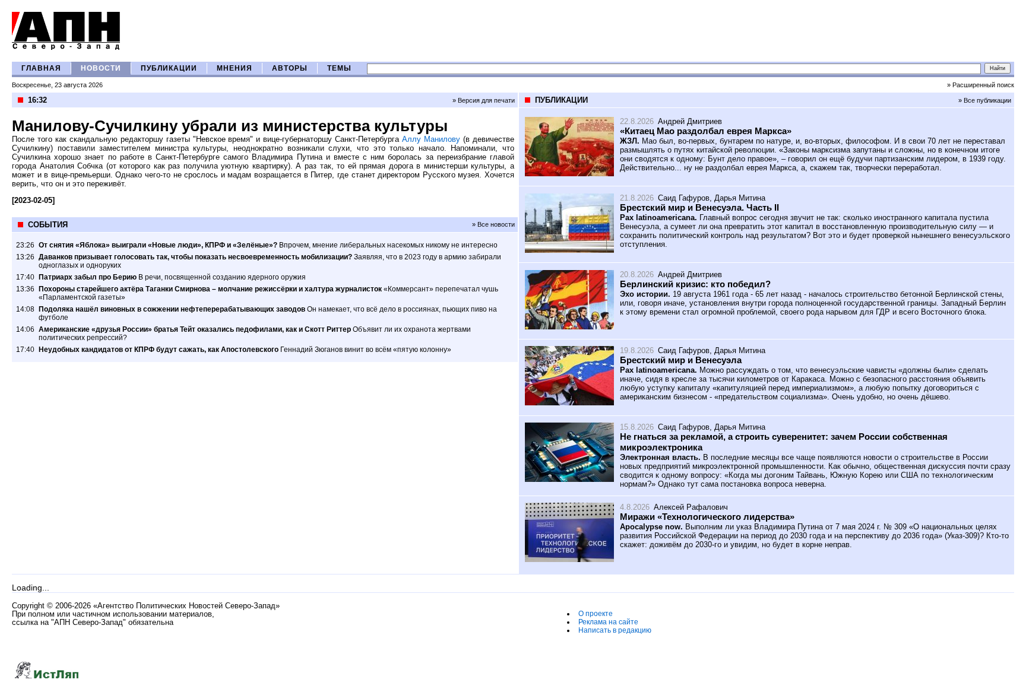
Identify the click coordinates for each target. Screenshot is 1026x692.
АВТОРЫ (290, 68)
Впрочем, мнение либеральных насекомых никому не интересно (268, 245)
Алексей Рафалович (691, 507)
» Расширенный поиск (980, 84)
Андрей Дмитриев (690, 121)
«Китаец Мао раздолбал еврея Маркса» (705, 131)
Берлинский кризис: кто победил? (695, 284)
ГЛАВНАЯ (41, 68)
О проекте (595, 614)
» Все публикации (984, 100)
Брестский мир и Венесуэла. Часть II (699, 207)
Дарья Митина (739, 197)
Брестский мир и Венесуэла (681, 360)
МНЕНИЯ (234, 68)
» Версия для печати (483, 100)
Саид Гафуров (684, 197)
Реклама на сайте (608, 622)
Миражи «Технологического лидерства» (707, 517)
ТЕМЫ (339, 68)
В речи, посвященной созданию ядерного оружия (172, 277)
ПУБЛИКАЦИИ (169, 68)
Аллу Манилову (431, 139)
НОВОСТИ (101, 68)
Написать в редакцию (614, 630)
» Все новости (493, 224)
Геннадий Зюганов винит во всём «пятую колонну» (245, 349)
